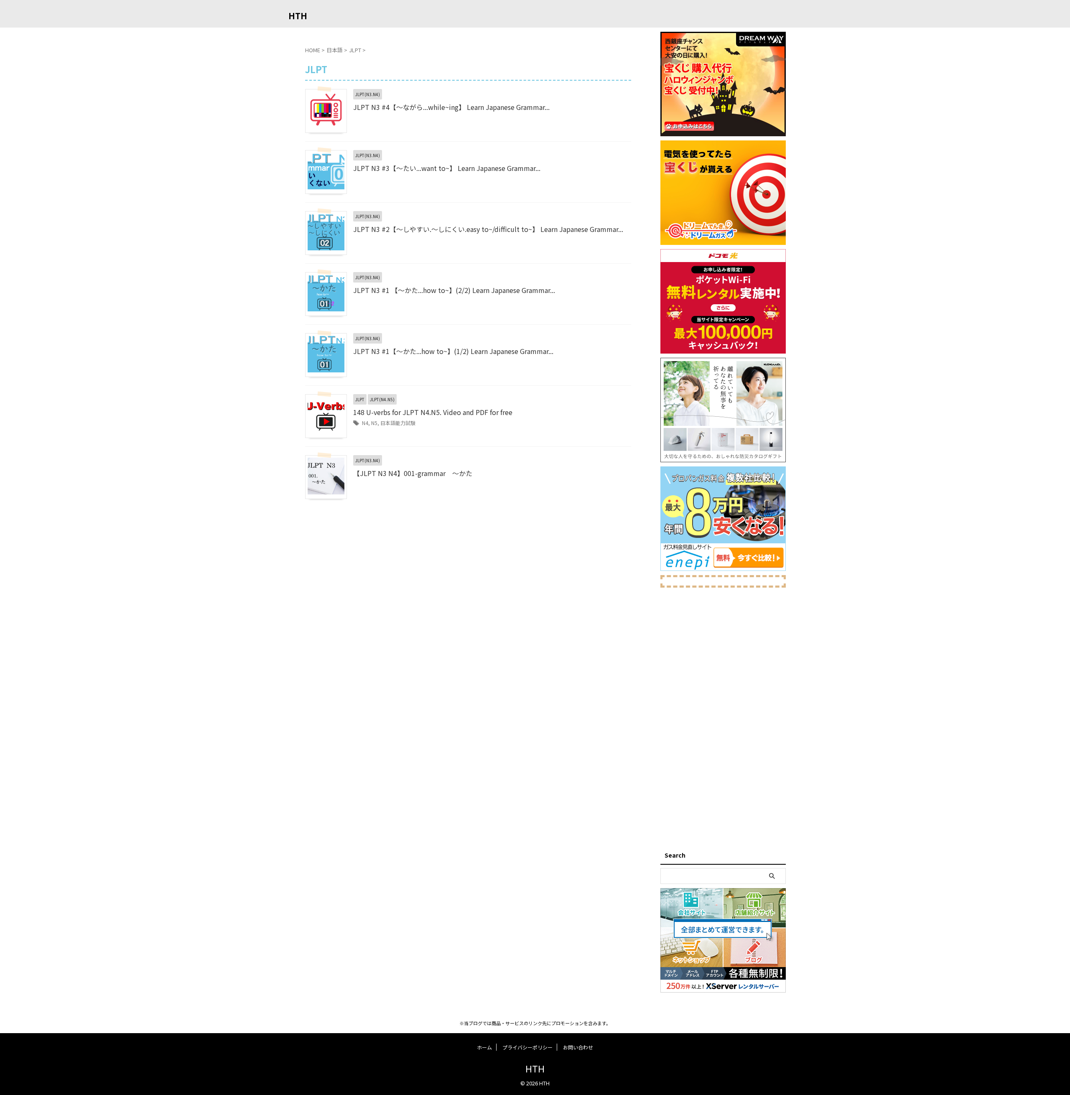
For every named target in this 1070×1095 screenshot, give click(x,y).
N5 (374, 422)
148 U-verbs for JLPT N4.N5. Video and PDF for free (432, 412)
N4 (365, 422)
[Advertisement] (723, 717)
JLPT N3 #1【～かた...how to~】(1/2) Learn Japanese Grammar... (453, 351)
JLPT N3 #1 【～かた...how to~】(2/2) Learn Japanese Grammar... (454, 290)
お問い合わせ (578, 1047)
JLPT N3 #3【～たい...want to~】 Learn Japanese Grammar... (446, 168)
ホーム (484, 1047)
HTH (297, 16)
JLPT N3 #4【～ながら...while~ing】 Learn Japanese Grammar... (451, 107)
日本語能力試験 (397, 422)
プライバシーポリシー (527, 1047)
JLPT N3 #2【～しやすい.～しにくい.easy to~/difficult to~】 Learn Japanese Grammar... (488, 229)
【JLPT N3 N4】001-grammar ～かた (412, 473)
